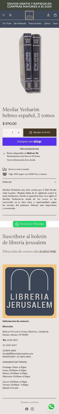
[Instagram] (32, 409)
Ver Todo (6, 24)
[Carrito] (55, 15)
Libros (47, 24)
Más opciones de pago (29, 149)
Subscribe (48, 251)
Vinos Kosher (35, 24)
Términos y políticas (30, 402)
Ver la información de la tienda (21, 160)
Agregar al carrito (41, 132)
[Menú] (3, 15)
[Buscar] (10, 15)
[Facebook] (27, 409)
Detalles (7, 182)
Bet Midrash (20, 24)
